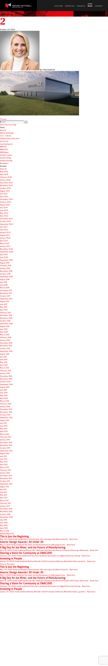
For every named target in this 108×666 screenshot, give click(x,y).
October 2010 (5, 514)
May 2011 (3, 495)
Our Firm (58, 6)
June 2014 (4, 392)
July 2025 (3, 194)
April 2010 (4, 528)
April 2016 (4, 332)
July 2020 (4, 254)
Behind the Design (7, 133)
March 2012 (4, 467)
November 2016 (6, 318)
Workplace (4, 163)
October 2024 (5, 202)
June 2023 (4, 229)
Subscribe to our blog (8, 124)
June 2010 (4, 522)
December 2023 (6, 218)
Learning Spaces (6, 144)
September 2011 (6, 484)
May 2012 (4, 462)
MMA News (4, 152)
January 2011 (4, 506)
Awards (3, 130)
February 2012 (5, 470)
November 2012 (6, 445)
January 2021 (5, 246)
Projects (81, 6)
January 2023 (5, 232)
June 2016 (4, 329)
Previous (3, 119)
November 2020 (6, 249)
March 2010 (4, 531)
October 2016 (5, 321)
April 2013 (4, 431)
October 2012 (5, 448)
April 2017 (4, 310)
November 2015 (6, 346)
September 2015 (6, 351)
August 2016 (4, 326)
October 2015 (5, 348)
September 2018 (6, 276)
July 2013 (3, 423)
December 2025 (6, 182)
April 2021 (4, 241)
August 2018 (4, 279)
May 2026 (4, 171)
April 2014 (4, 398)
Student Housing (6, 160)
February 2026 (6, 177)
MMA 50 (3, 147)
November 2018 (6, 271)
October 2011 (5, 481)
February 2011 (5, 503)
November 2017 (6, 293)
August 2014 (4, 387)
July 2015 (3, 357)
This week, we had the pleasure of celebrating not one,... (37, 543)
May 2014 (4, 395)
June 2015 (3, 359)
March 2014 (4, 401)
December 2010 (6, 509)
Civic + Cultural (5, 135)
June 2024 (4, 210)
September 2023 (6, 224)
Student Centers (6, 155)
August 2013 (4, 420)
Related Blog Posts (7, 533)
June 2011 (3, 492)
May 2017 (3, 307)
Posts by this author (7, 564)
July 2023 (4, 227)
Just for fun (4, 141)
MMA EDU (4, 149)
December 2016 (6, 315)
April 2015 (4, 365)
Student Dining (5, 158)
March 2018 (4, 287)
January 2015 (5, 373)
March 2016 (4, 334)
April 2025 (4, 196)
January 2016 (5, 340)
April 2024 (4, 216)
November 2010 (6, 511)
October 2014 (5, 381)
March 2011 (4, 500)
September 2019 (6, 260)
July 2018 (3, 282)
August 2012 (4, 453)
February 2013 (5, 437)
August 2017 (4, 301)
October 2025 (5, 188)
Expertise (69, 6)
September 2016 (6, 323)
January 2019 (5, 268)
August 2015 (4, 354)
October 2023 (5, 221)
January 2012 (5, 473)
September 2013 (6, 417)
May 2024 (4, 213)
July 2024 (4, 207)
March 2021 (4, 243)
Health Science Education (9, 138)
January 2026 (5, 180)
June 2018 (4, 285)
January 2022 (5, 238)
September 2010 (6, 517)
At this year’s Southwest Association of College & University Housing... (45, 554)
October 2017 (5, 296)
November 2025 (6, 185)
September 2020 (6, 252)
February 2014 (5, 404)
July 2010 (3, 520)
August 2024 (5, 205)
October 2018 (5, 274)
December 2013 (6, 409)
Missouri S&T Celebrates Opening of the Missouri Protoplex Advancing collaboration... (49, 548)
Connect (99, 6)
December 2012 (6, 442)
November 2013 (6, 412)
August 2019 (4, 263)
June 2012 (4, 459)
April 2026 (4, 174)
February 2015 (5, 370)
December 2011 (6, 475)
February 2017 (5, 312)
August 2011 (4, 486)
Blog (90, 6)
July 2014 (3, 390)
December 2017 (6, 290)
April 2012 (4, 464)
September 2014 (6, 384)
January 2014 (5, 406)
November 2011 (6, 478)
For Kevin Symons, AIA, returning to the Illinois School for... (39, 537)
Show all (3, 169)
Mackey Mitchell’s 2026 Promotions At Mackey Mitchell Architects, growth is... (47, 559)
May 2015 (3, 362)
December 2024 (6, 199)
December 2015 (6, 343)
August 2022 (5, 235)
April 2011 (3, 498)
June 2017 (3, 304)
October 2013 (5, 415)
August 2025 (5, 191)
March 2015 (4, 368)
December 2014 (6, 376)
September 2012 (6, 451)
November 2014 (6, 379)
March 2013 (4, 434)
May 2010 (4, 525)
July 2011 (3, 489)
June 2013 (4, 426)
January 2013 (5, 439)
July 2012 (3, 456)
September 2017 (6, 299)
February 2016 (5, 337)
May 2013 (4, 428)
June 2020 (4, 257)
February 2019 (5, 265)
